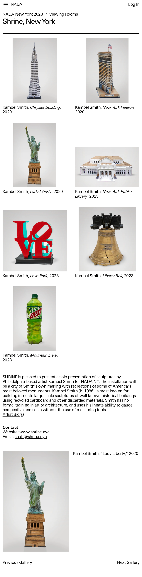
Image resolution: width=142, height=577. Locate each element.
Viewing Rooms (63, 14)
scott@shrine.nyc (31, 436)
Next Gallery (128, 562)
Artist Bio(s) (13, 414)
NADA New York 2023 (23, 14)
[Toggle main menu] (6, 4)
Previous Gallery (17, 562)
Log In (133, 4)
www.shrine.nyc (34, 432)
